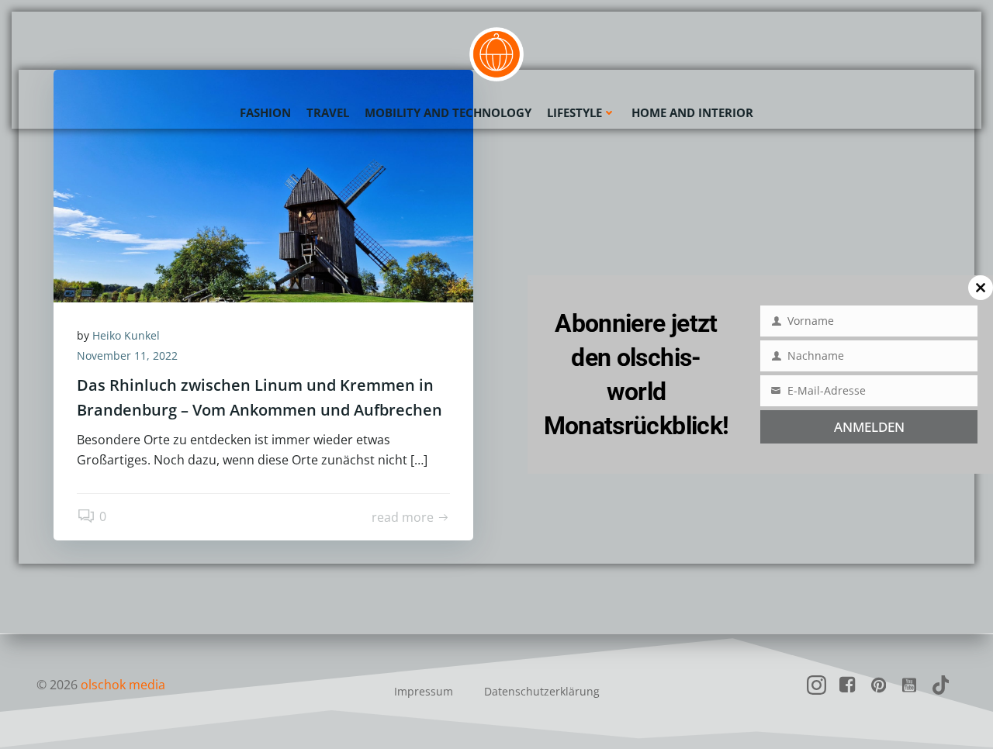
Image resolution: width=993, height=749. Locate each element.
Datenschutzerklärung (542, 691)
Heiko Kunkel (126, 335)
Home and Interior (692, 112)
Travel (327, 112)
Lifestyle (574, 112)
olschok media (123, 684)
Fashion (265, 112)
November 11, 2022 (127, 355)
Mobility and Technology (448, 112)
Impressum (423, 691)
